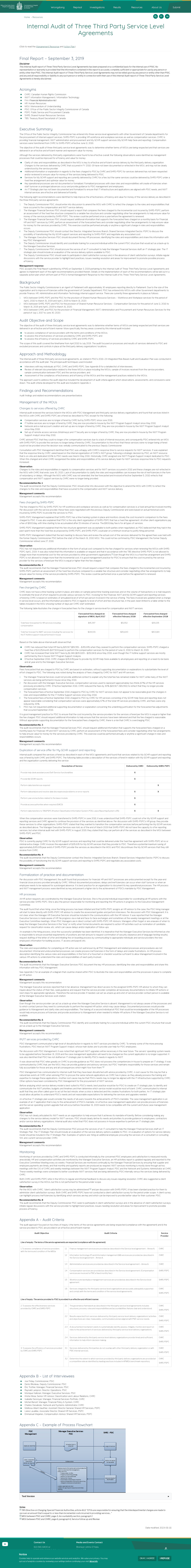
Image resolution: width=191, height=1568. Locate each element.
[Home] (21, 6)
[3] (90, 1189)
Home (27, 17)
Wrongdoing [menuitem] (57, 7)
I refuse (165, 1558)
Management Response (47, 46)
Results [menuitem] (117, 7)
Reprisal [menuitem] (77, 7)
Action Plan (69, 46)
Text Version (28, 1496)
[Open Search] (155, 16)
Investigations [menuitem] (97, 7)
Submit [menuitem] (176, 7)
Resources (37, 17)
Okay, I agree (147, 1558)
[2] (103, 1067)
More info (94, 1561)
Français (161, 15)
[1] (112, 554)
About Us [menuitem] (157, 7)
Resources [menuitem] (136, 7)
